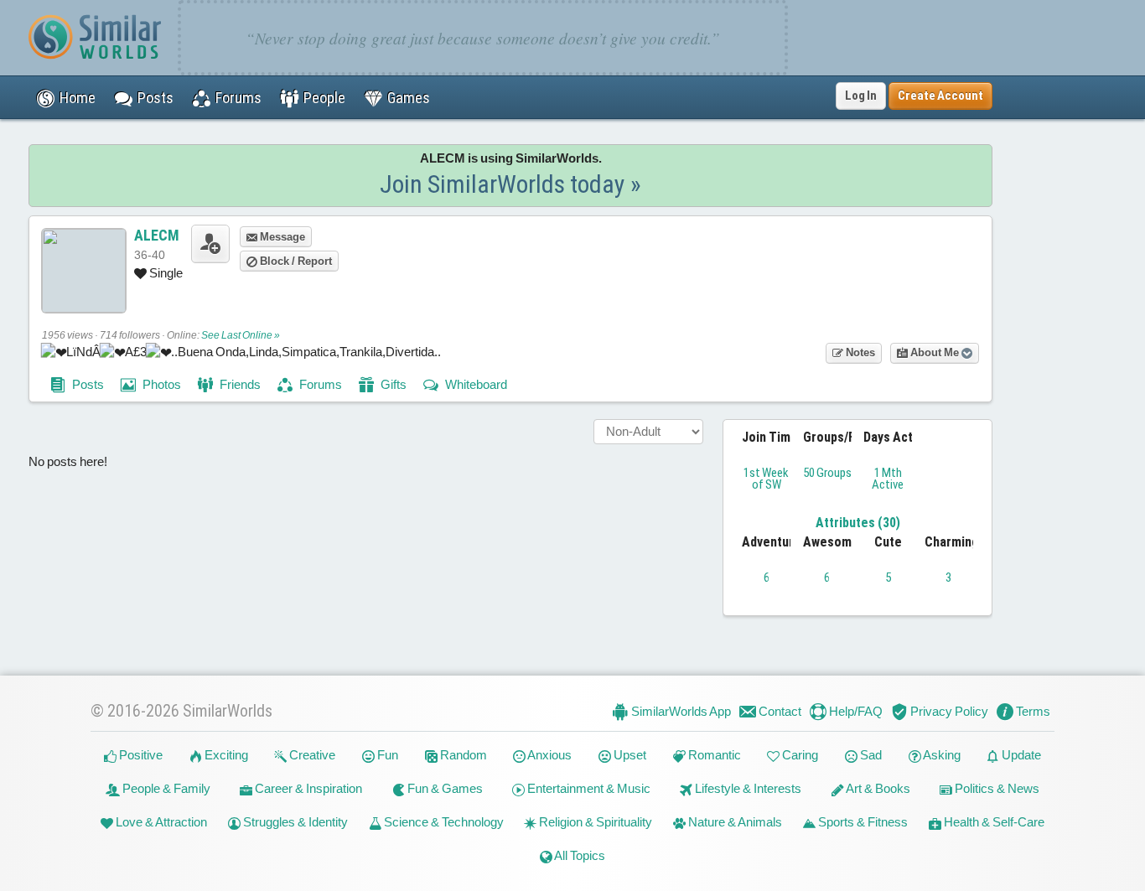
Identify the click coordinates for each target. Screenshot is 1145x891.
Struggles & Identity (294, 822)
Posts (87, 384)
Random (462, 755)
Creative (311, 755)
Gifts (392, 384)
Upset (628, 755)
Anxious (549, 755)
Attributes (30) (858, 523)
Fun (386, 755)
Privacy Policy (948, 711)
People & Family (165, 788)
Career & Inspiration (307, 788)
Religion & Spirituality (594, 822)
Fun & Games (444, 788)
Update (1020, 755)
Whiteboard (475, 384)
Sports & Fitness (862, 822)
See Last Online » (240, 335)
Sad (869, 755)
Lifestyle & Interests (746, 788)
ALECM (156, 235)
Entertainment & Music (587, 788)
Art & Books (877, 788)
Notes (859, 352)
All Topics (578, 855)
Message (281, 237)
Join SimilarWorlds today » (510, 184)
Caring (799, 755)
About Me (934, 352)
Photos (160, 384)
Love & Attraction (160, 822)
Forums (319, 384)
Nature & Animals (734, 822)
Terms (1031, 711)
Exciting (225, 755)
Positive (140, 755)
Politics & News (995, 788)
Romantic (713, 755)
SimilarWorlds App (680, 711)
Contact (778, 711)
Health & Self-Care (992, 822)
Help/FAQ (854, 711)
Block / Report (294, 261)
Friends (239, 384)
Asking (941, 755)
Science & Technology (442, 822)
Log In (861, 95)
